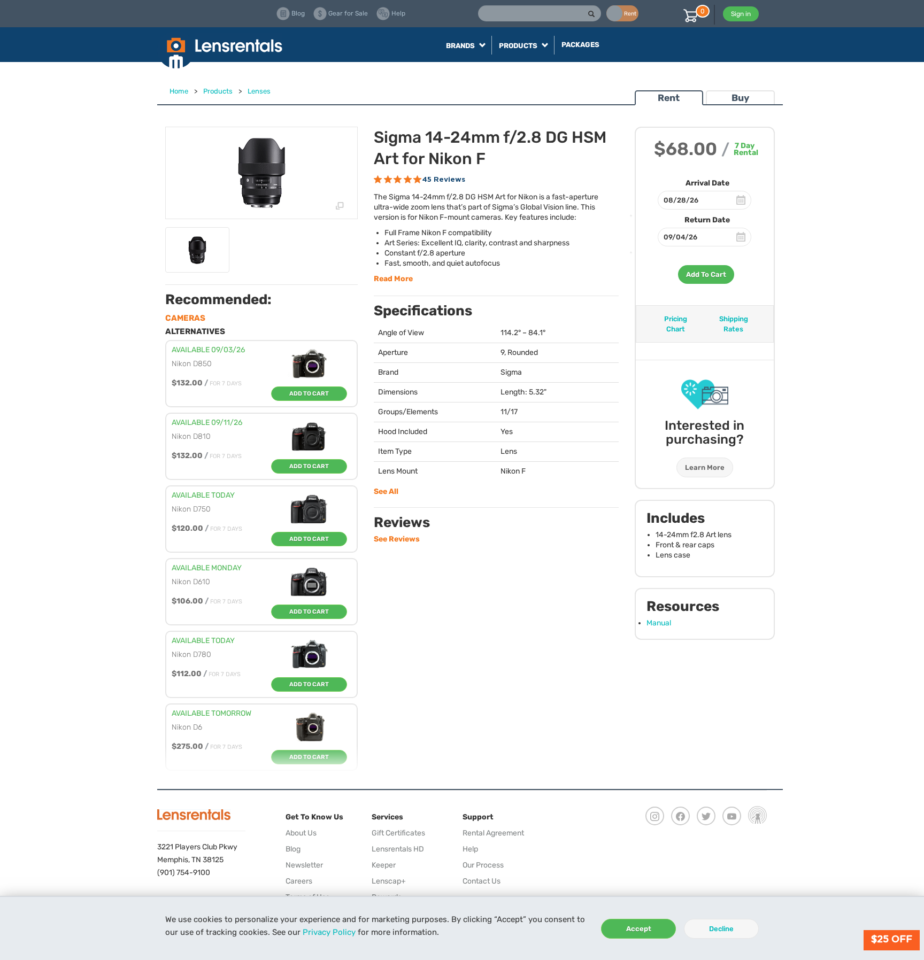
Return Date (707, 219)
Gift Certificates (398, 833)
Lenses (259, 91)
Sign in (741, 14)
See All (386, 491)
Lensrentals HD (398, 849)
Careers (299, 881)
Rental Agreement (493, 833)
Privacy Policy (329, 932)
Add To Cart (706, 274)
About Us (301, 833)
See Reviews (397, 539)
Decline (721, 929)
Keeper (384, 865)
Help (470, 849)
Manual (658, 623)
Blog (293, 849)
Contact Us (481, 881)
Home (179, 91)
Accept (638, 929)
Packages (580, 45)
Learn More (705, 467)
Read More (393, 278)
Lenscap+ (389, 881)
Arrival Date (707, 183)
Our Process (483, 865)
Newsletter (304, 865)
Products (218, 91)
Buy (740, 97)
